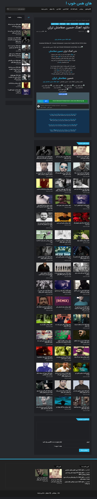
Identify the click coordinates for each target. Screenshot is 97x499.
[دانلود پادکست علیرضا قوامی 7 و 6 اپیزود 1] (81, 199)
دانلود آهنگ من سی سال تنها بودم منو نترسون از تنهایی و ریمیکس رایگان (44, 173)
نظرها (9, 17)
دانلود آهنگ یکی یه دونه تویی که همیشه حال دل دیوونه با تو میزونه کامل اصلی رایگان (82, 308)
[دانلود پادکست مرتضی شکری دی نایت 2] (81, 367)
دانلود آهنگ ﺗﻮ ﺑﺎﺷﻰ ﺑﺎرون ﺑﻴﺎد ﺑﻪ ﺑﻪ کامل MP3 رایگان (63, 325)
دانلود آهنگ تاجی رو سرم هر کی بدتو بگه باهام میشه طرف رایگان (44, 407)
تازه (28, 17)
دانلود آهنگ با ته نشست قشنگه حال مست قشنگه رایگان (44, 307)
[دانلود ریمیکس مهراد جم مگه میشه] (81, 351)
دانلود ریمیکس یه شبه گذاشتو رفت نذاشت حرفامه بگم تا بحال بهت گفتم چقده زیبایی (44, 207)
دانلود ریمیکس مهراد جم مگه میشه (81, 357)
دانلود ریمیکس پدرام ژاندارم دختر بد (44, 189)
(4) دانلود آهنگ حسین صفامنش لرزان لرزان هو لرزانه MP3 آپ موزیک (63, 130)
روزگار (72, 54)
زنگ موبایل (52, 9)
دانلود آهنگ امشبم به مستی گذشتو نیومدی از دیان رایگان (81, 291)
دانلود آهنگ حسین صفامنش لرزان (63, 39)
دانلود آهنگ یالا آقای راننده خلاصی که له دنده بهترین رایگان (81, 257)
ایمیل (88, 442)
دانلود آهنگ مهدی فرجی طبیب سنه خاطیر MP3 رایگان (44, 341)
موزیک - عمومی (55, 24)
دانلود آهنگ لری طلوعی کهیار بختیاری (74, 470)
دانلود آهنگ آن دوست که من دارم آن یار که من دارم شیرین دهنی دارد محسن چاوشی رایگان (63, 374)
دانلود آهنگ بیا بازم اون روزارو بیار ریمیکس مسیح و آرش (63, 357)
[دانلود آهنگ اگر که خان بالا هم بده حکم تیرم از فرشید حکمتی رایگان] (44, 284)
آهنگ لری (59, 9)
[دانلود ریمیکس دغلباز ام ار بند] (44, 318)
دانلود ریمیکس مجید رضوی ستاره (64, 205)
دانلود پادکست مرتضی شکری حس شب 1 (63, 257)
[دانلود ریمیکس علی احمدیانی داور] (63, 301)
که (54, 56)
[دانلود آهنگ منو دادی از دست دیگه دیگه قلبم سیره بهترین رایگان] (81, 167)
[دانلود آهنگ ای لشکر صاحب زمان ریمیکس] (81, 267)
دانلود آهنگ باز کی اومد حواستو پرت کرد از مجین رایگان (44, 357)
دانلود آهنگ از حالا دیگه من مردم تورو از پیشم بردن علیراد (63, 291)
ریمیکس (81, 9)
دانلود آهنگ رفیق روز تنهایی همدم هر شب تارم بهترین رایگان (81, 391)
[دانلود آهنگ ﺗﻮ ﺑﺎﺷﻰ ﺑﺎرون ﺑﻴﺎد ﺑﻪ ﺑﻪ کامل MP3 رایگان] (63, 318)
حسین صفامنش (56, 51)
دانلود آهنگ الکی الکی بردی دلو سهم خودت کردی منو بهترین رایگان (44, 391)
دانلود (68, 24)
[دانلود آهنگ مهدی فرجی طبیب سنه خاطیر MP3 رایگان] (44, 334)
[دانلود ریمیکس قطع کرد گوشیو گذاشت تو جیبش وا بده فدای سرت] (63, 334)
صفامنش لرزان (59, 78)
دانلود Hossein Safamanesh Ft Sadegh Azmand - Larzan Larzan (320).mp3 (68, 101)
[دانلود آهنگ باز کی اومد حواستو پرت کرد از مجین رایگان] (44, 351)
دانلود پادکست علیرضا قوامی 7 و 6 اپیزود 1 (82, 206)
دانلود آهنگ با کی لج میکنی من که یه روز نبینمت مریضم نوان (77, 478)
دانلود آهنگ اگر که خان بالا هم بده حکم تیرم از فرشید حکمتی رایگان (45, 291)
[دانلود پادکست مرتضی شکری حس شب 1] (63, 250)
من (71, 72)
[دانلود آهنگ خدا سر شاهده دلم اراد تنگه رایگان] (81, 318)
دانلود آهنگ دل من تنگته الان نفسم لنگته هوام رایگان (81, 189)
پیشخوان (87, 9)
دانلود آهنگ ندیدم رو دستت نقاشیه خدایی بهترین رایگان (81, 341)
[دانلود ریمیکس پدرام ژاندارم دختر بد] (44, 183)
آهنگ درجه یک (74, 24)
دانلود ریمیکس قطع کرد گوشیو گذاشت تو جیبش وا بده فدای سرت (63, 341)
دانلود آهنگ (62, 24)
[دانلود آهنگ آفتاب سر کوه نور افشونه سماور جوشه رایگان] (81, 401)
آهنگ (83, 20)
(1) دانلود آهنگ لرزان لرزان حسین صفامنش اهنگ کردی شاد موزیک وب (62, 114)
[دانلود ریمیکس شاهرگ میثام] (81, 234)
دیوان (58, 70)
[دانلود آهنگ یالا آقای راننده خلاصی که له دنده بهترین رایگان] (81, 250)
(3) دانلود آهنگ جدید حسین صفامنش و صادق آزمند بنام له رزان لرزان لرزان (62, 124)
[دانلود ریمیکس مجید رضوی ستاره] (63, 199)
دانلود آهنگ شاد (73, 9)
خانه (87, 20)
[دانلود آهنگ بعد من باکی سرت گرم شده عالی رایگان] (63, 150)
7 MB (40, 101)
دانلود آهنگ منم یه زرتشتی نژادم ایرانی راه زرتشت (77, 483)
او (68, 60)
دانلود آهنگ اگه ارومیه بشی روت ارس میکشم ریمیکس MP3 (77, 473)
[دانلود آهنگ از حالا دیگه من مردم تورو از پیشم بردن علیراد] (63, 284)
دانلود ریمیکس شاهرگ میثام (83, 241)
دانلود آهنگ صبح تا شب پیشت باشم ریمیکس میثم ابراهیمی (44, 374)
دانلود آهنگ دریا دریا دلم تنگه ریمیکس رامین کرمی (83, 157)
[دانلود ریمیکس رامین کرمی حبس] (63, 217)
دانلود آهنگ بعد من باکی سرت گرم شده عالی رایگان (63, 157)
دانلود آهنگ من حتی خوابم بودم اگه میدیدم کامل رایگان (63, 173)
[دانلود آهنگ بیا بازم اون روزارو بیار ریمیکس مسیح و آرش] (63, 351)
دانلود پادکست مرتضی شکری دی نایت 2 (82, 374)
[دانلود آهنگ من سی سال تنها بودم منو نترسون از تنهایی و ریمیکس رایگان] (44, 167)
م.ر (86, 31)
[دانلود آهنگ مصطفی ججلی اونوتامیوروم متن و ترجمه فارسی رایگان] (44, 267)
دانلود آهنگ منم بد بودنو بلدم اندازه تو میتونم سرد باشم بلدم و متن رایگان (44, 157)
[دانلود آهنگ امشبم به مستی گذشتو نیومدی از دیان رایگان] (81, 284)
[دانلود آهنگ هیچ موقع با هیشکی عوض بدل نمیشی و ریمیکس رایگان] (63, 183)
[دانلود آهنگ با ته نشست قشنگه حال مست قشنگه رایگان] (44, 301)
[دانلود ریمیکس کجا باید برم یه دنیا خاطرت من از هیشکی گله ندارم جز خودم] (44, 217)
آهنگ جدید (81, 24)
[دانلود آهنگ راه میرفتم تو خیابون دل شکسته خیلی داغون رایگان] (63, 234)
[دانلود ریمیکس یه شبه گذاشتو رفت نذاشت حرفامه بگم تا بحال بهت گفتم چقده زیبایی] (44, 199)
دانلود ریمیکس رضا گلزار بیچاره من (63, 407)
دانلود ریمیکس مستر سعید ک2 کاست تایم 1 (44, 241)
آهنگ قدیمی (65, 9)
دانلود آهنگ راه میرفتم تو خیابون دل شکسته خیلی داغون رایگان (63, 241)
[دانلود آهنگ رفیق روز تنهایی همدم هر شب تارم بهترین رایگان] (81, 384)
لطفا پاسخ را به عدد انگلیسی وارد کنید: (52, 442)
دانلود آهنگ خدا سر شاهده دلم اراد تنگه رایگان (81, 325)
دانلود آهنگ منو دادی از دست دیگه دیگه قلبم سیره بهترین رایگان (81, 173)
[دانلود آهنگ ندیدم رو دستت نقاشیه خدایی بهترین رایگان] (81, 334)
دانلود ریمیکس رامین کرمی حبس (64, 223)
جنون (59, 56)
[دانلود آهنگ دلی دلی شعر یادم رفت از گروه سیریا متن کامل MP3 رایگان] (63, 267)
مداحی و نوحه (44, 9)
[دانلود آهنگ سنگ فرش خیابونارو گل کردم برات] (81, 217)
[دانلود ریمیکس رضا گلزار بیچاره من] (63, 401)
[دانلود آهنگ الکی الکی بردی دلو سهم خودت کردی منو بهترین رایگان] (44, 384)
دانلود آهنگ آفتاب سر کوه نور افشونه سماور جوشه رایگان (81, 407)
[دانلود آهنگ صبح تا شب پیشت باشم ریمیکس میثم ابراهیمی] (44, 367)
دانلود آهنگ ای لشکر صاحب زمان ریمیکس (82, 273)
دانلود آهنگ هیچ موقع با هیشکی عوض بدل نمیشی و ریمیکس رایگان (63, 189)
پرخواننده (19, 17)
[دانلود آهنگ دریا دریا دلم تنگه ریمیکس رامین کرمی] (81, 150)
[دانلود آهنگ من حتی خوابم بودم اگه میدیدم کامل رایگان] (63, 167)
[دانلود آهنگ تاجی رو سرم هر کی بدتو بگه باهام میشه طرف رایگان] (44, 401)
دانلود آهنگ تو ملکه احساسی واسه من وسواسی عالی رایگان (63, 391)
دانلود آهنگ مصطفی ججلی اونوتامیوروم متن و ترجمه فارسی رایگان (45, 274)
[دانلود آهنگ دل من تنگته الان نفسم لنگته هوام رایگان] (81, 183)
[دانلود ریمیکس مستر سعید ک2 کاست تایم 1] (44, 234)
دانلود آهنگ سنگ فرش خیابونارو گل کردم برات (81, 223)
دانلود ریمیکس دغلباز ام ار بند (46, 324)
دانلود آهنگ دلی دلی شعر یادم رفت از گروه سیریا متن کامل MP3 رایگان (63, 273)
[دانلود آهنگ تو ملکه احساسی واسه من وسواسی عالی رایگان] (63, 384)
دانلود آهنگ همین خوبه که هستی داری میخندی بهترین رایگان (45, 257)
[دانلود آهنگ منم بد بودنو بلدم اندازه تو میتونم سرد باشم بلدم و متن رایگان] (44, 150)
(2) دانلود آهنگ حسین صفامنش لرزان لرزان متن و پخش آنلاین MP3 (63, 119)
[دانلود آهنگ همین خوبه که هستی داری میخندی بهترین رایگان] (44, 250)
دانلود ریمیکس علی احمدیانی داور (63, 307)
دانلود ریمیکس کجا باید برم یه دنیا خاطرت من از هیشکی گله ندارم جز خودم (45, 224)
